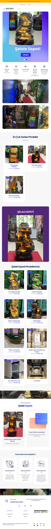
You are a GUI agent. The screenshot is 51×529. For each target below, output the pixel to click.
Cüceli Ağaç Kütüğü (14, 292)
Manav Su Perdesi (14, 350)
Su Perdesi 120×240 (14, 381)
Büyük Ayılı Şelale (14, 195)
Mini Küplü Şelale (37, 165)
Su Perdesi (37, 381)
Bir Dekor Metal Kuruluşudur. (8, 524)
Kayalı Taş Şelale (37, 292)
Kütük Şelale (14, 165)
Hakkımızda (9, 514)
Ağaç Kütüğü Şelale (14, 321)
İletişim (9, 516)
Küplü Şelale (37, 321)
